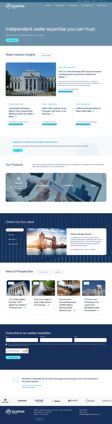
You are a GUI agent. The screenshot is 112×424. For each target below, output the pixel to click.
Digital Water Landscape (50, 121)
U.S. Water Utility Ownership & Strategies (87, 121)
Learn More (18, 193)
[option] (56, 79)
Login (106, 1)
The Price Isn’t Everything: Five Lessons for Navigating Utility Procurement (92, 305)
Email (75, 336)
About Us (48, 5)
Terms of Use (83, 412)
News (12, 283)
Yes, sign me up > (13, 357)
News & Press (101, 5)
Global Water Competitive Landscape (19, 121)
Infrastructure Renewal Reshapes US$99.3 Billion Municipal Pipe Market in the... (67, 305)
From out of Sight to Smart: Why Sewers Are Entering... (43, 302)
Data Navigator (86, 1)
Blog (37, 283)
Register (101, 1)
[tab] (15, 230)
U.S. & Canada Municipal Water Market (69, 86)
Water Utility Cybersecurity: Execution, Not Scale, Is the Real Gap (54, 111)
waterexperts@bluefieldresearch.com (89, 414)
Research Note (18, 104)
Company (42, 336)
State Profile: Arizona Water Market (75, 74)
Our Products (73, 5)
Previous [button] (4, 113)
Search (93, 1)
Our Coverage (60, 5)
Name (7, 336)
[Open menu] (52, 5)
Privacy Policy (83, 410)
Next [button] (105, 113)
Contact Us (79, 1)
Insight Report (68, 70)
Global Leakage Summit (80, 234)
